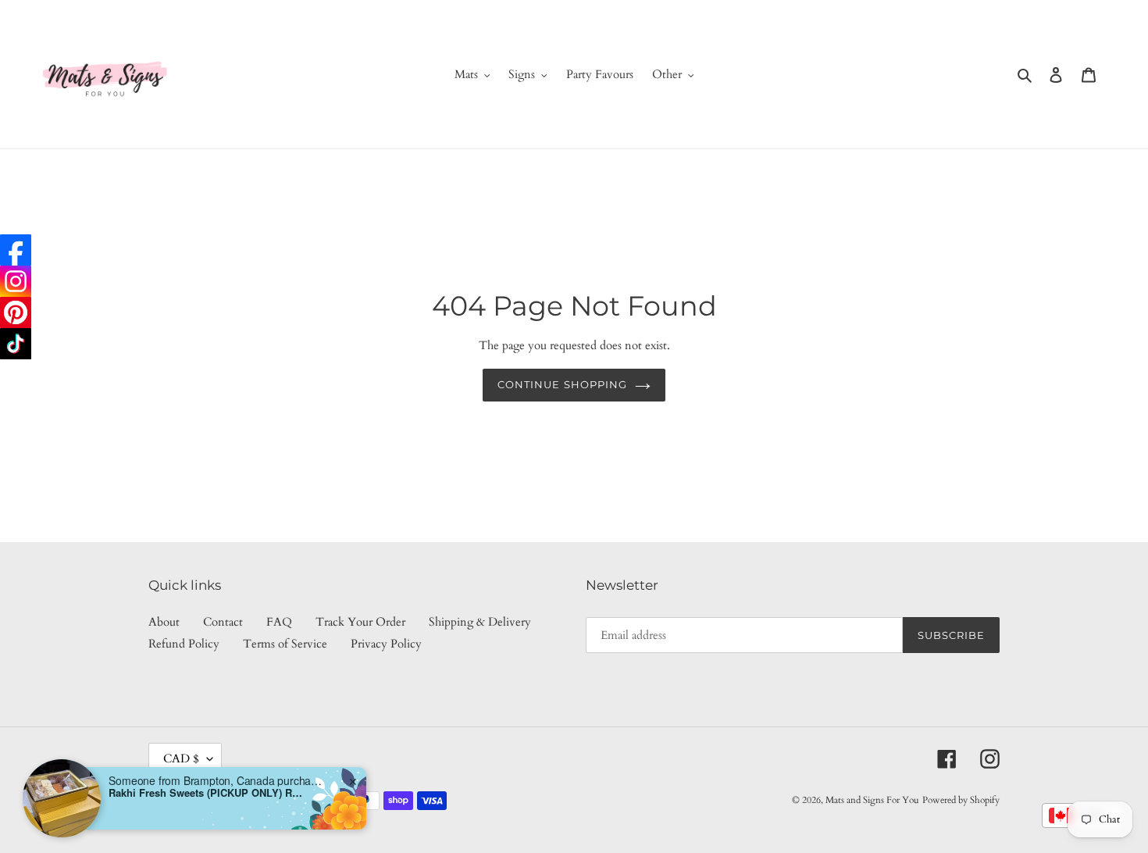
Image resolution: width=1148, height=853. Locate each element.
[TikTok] (15, 343)
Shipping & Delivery (480, 622)
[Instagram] (15, 281)
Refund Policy (183, 643)
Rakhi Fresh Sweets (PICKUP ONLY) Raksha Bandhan (206, 793)
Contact (223, 622)
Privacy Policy (386, 643)
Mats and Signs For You (872, 800)
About (164, 622)
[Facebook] (15, 250)
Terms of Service (285, 643)
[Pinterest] (15, 312)
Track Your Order (360, 622)
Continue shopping (562, 384)
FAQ (279, 622)
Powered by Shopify (961, 800)
